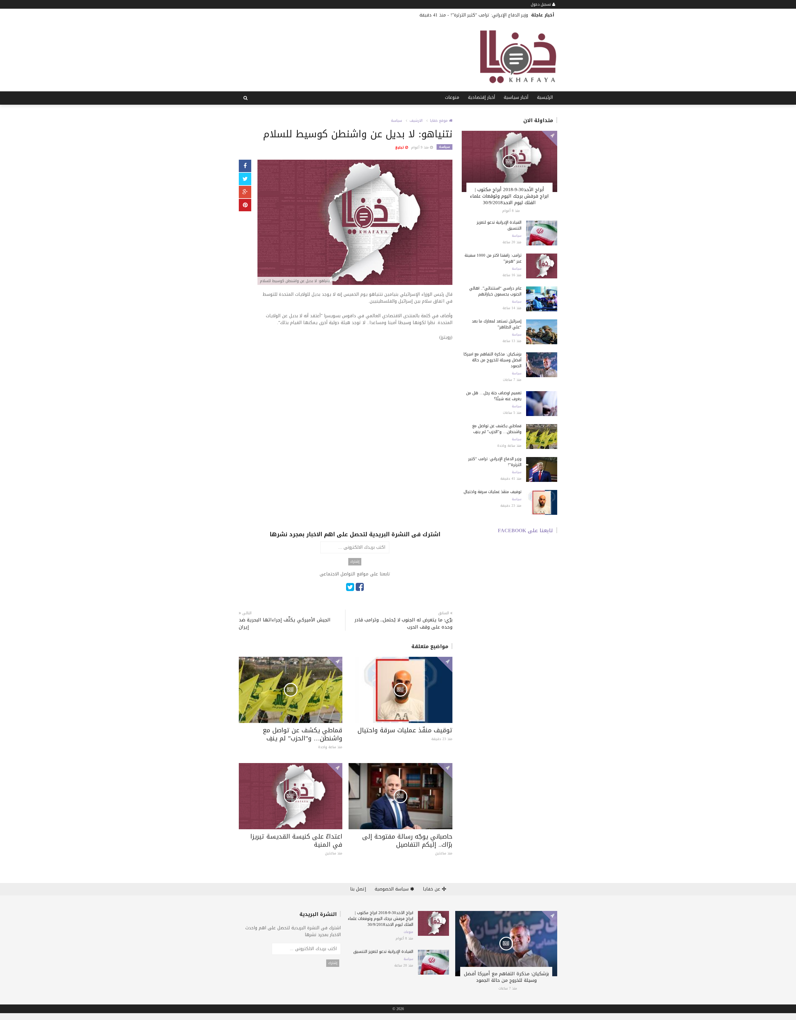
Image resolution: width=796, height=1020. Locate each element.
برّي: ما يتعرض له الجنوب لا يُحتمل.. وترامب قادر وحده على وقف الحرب (403, 623)
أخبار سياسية (516, 97)
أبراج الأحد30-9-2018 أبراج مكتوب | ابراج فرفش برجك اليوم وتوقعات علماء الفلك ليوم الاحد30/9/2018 (509, 196)
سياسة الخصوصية (392, 889)
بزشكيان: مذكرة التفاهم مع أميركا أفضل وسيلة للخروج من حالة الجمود (492, 360)
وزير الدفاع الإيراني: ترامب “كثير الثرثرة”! (489, 15)
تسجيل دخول (541, 4)
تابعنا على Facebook (525, 530)
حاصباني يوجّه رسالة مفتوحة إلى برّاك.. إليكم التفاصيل (407, 840)
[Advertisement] (354, 392)
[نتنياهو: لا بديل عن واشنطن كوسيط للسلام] (354, 223)
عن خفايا (432, 889)
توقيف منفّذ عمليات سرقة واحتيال (405, 730)
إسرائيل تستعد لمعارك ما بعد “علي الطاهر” (496, 324)
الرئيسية (545, 97)
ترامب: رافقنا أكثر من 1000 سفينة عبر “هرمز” (493, 258)
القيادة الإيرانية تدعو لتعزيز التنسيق (499, 225)
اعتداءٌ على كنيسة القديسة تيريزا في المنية (296, 840)
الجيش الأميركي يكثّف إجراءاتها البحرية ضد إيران (285, 623)
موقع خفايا (439, 120)
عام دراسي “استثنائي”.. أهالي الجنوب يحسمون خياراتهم (495, 291)
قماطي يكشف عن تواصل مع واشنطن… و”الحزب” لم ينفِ (302, 734)
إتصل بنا (358, 889)
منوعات (452, 97)
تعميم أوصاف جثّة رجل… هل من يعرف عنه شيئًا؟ (493, 396)
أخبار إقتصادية (481, 97)
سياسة (396, 120)
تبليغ (400, 147)
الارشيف (416, 120)
